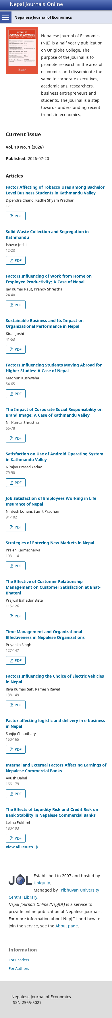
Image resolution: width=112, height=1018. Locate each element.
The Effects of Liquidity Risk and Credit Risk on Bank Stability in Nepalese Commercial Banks (52, 812)
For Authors (19, 968)
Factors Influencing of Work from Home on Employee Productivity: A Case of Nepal (49, 278)
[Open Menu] (5, 17)
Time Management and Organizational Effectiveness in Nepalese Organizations (45, 634)
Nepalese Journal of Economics (43, 17)
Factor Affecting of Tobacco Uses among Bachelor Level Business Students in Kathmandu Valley (55, 190)
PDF (18, 216)
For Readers (19, 959)
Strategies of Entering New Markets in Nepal (50, 542)
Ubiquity (42, 883)
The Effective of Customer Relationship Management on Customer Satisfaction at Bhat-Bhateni (53, 587)
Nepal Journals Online (36, 4)
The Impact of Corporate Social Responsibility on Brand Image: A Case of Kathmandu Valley (54, 412)
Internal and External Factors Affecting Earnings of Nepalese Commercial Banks (56, 767)
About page (66, 926)
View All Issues (19, 846)
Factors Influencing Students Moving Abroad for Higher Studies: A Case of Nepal (54, 367)
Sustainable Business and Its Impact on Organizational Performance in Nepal (45, 323)
